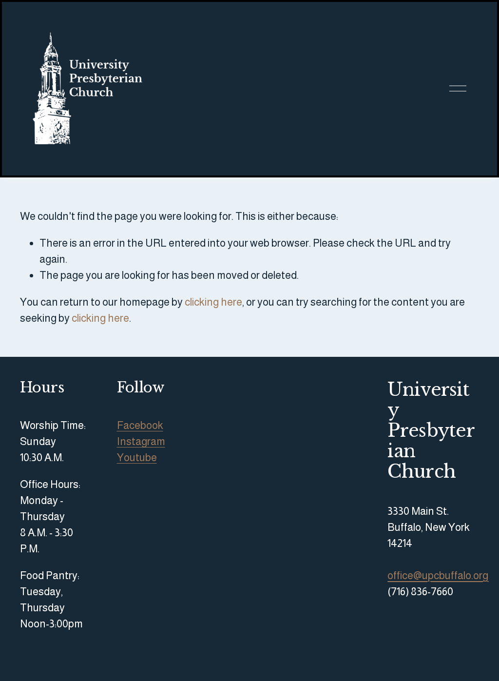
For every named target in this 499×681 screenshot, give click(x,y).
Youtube (137, 457)
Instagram (141, 441)
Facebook (140, 425)
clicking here (213, 302)
